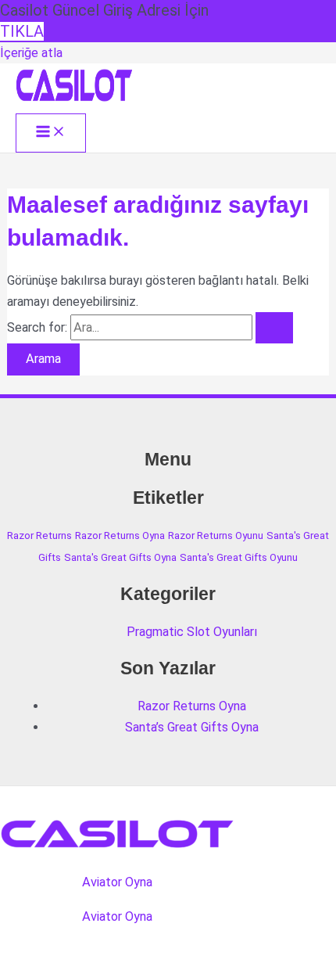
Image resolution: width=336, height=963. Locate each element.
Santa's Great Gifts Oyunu (239, 557)
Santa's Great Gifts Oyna (120, 557)
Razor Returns (39, 535)
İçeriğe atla (31, 52)
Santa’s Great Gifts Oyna (192, 727)
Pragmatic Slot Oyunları (192, 631)
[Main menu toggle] (51, 132)
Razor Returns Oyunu (215, 535)
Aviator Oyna (117, 882)
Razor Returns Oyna (120, 535)
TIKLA (22, 31)
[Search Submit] (274, 327)
